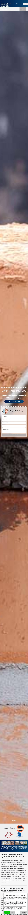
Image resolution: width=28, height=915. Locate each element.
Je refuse (13, 912)
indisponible (5, 4)
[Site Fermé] (4, 9)
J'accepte (7, 912)
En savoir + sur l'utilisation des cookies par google (15, 906)
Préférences (23, 912)
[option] (14, 457)
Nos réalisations (14, 401)
